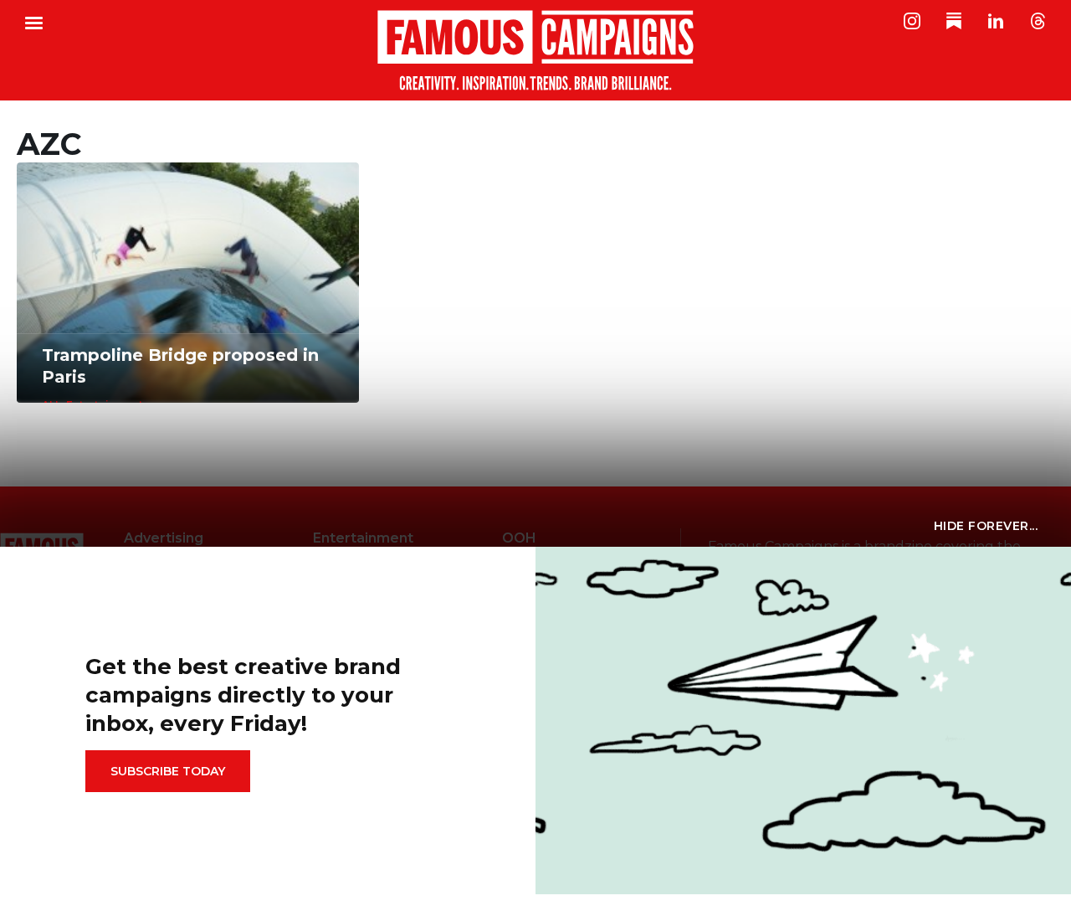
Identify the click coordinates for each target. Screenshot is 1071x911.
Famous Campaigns (535, 50)
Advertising (163, 538)
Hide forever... (986, 525)
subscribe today (167, 771)
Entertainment (363, 538)
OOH (519, 538)
